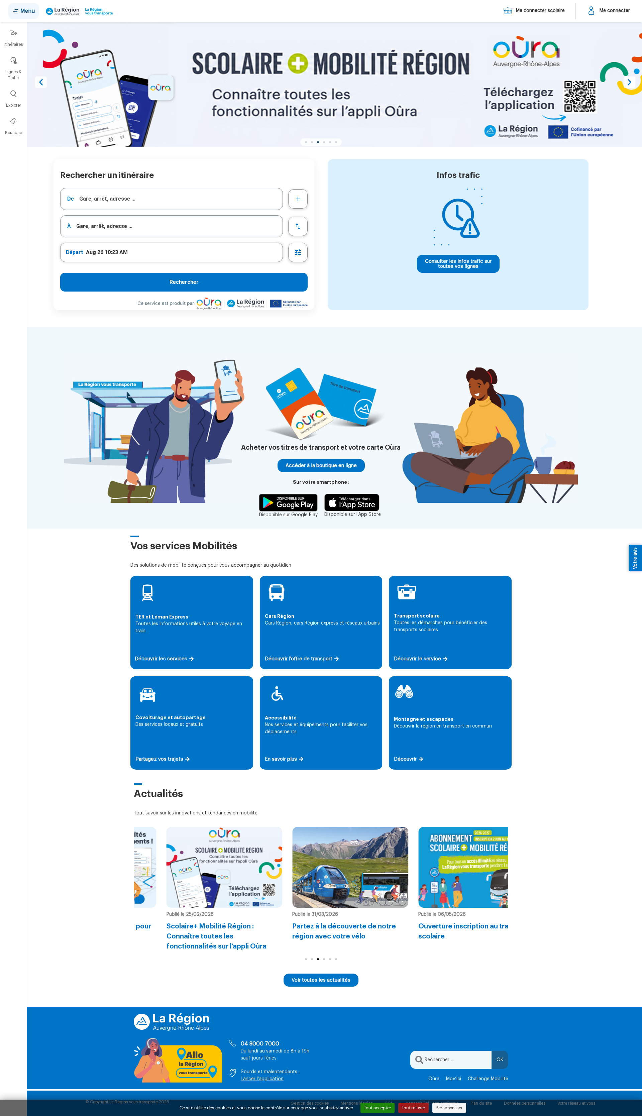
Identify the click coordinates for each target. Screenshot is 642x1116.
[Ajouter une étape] (298, 199)
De (70, 199)
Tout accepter (377, 1108)
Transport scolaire (417, 615)
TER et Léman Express (161, 617)
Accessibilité (281, 717)
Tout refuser (413, 1108)
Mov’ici (453, 1079)
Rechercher (184, 282)
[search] (181, 199)
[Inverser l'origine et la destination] (298, 226)
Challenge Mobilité (488, 1079)
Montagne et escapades (423, 719)
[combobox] (171, 199)
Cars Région (279, 616)
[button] (41, 82)
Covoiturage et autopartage (170, 717)
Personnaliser (449, 1108)
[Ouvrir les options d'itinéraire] (298, 252)
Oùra (433, 1079)
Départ (74, 252)
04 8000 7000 (260, 1043)
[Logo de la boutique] (78, 11)
